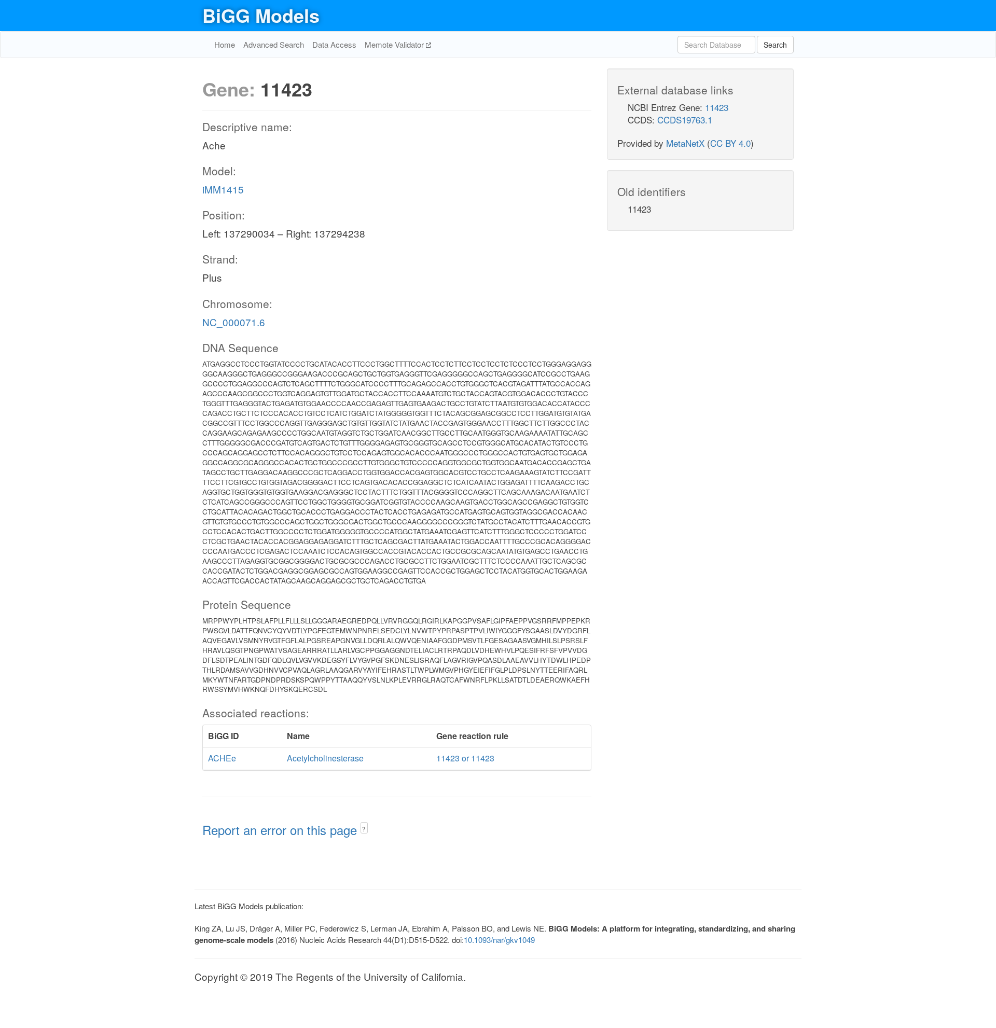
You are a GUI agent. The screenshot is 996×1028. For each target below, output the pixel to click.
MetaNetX (685, 142)
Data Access (334, 44)
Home (224, 44)
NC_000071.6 (233, 322)
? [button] (364, 828)
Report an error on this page (281, 830)
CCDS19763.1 (684, 119)
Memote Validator (395, 44)
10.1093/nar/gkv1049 (499, 939)
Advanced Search (273, 44)
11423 (716, 107)
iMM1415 (223, 189)
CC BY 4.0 (730, 142)
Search (775, 44)
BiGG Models (261, 15)
